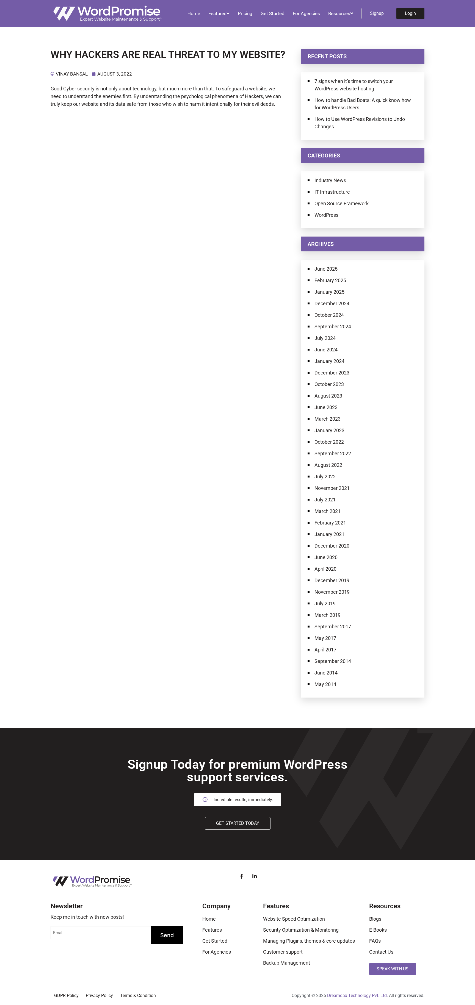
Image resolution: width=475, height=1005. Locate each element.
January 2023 (329, 430)
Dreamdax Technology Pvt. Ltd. (357, 995)
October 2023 (329, 384)
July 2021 (325, 499)
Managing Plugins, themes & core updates (309, 941)
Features (217, 13)
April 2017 (325, 650)
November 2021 (332, 488)
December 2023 (331, 373)
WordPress (326, 215)
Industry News (330, 180)
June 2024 (326, 349)
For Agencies (306, 13)
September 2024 (332, 326)
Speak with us (392, 968)
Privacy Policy (99, 995)
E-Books (378, 930)
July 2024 (325, 338)
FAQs (375, 941)
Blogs (375, 919)
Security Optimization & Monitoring (301, 930)
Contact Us (381, 952)
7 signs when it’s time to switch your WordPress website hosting (353, 84)
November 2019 (332, 592)
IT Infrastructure (332, 192)
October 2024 (329, 315)
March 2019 (327, 615)
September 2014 (332, 661)
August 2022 (328, 465)
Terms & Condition (138, 995)
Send (167, 935)
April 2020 (325, 569)
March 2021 (327, 511)
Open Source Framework (341, 203)
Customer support (283, 952)
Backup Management (286, 963)
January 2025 (329, 292)
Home (193, 13)
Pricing (245, 13)
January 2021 (329, 534)
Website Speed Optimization (294, 919)
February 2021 (330, 523)
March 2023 (327, 419)
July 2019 (325, 603)
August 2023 (328, 396)
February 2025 (330, 280)
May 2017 (325, 638)
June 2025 (326, 269)
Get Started (273, 13)
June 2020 (326, 557)
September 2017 (332, 626)
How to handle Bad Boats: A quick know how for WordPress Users (362, 103)
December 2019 (331, 580)
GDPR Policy (66, 995)
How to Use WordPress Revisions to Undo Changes (359, 122)
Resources (339, 13)
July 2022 (325, 476)
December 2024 (331, 303)
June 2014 (326, 673)
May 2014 (325, 684)
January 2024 (329, 361)
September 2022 (332, 453)
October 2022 (329, 442)
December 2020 (331, 546)
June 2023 (326, 407)
